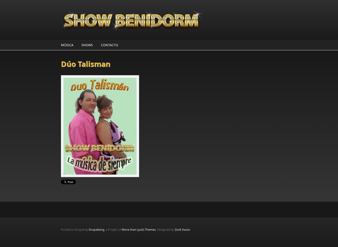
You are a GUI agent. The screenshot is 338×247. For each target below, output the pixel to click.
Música (67, 45)
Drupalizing (96, 229)
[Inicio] (132, 20)
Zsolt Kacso (182, 229)
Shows (87, 45)
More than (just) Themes (139, 229)
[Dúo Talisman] (115, 126)
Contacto (109, 45)
